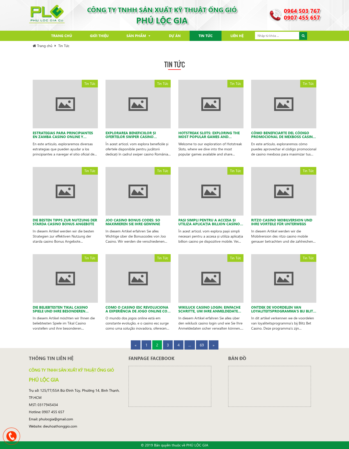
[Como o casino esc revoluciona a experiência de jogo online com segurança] (138, 277)
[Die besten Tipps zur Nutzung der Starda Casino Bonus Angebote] (65, 190)
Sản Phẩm (136, 35)
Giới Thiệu (99, 35)
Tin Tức (206, 35)
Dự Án (175, 35)
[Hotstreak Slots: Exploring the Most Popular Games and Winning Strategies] (210, 103)
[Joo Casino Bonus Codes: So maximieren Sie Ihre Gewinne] (138, 190)
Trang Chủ (61, 35)
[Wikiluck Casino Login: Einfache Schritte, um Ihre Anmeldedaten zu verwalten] (210, 277)
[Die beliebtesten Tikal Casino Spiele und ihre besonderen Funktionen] (65, 277)
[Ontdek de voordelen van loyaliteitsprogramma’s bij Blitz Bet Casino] (283, 277)
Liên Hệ (236, 35)
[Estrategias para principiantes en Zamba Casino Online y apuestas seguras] (65, 103)
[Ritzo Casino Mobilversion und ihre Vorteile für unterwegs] (283, 190)
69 (202, 344)
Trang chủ (44, 45)
